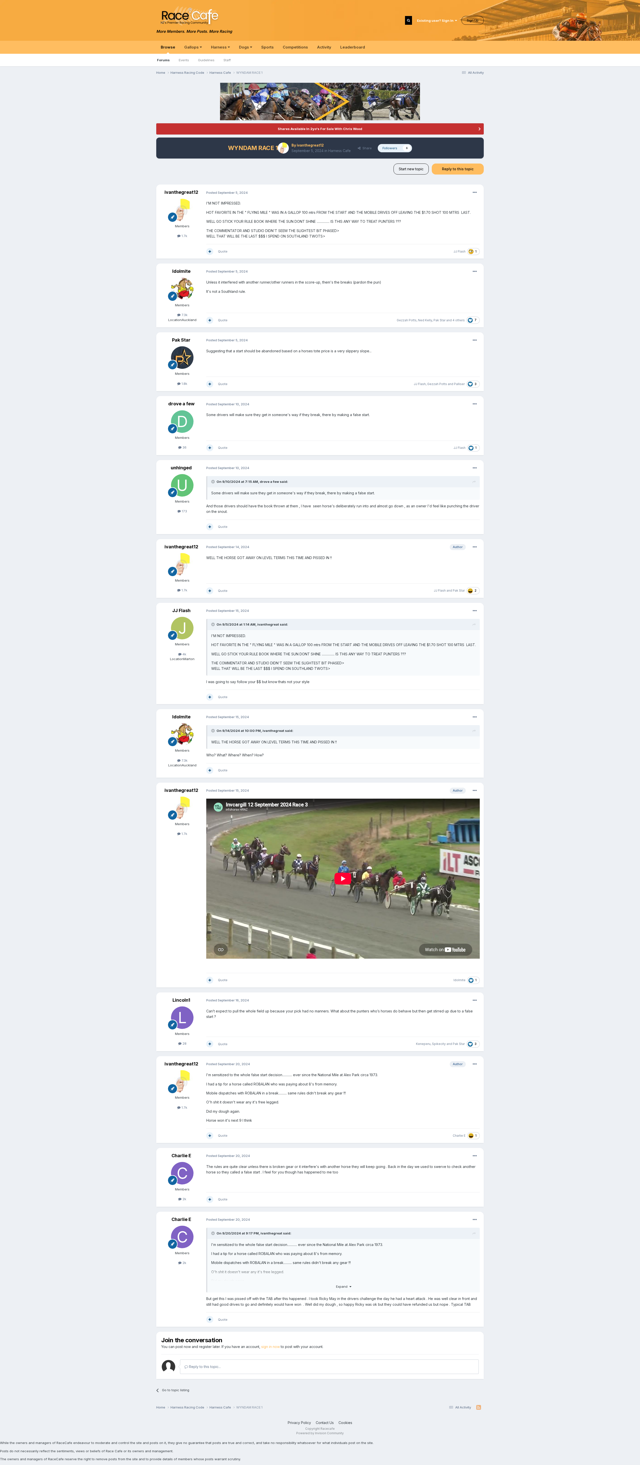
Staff (227, 60)
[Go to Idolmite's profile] (182, 289)
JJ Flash (460, 251)
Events (184, 60)
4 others (458, 320)
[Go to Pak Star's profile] (182, 357)
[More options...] (475, 193)
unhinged (181, 467)
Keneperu (423, 1044)
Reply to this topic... (204, 1366)
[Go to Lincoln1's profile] (182, 1017)
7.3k (184, 315)
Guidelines (206, 60)
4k (184, 654)
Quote (223, 251)
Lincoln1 (181, 1000)
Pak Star (440, 320)
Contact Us (325, 1422)
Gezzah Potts (406, 320)
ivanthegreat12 (310, 145)
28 (184, 1043)
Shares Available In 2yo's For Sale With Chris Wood (320, 129)
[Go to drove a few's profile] (182, 421)
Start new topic (411, 169)
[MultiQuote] (209, 251)
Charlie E (459, 1135)
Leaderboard (352, 47)
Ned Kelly (425, 320)
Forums (163, 60)
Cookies (345, 1422)
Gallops (192, 47)
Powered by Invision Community (320, 1433)
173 (184, 511)
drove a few (181, 403)
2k (184, 1199)
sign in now (270, 1346)
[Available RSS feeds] (479, 1407)
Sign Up (472, 20)
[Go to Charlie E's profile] (182, 1173)
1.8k (183, 384)
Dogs (244, 47)
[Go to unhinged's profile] (182, 485)
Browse (168, 47)
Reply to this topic (458, 169)
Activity (324, 47)
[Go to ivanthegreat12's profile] (283, 148)
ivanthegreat (268, 624)
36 (184, 447)
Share (366, 148)
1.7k (183, 236)
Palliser (459, 384)
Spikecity (439, 1044)
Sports (267, 47)
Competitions (295, 47)
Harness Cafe (339, 151)
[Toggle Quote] (213, 482)
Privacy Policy (299, 1422)
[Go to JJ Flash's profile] (182, 628)
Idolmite (181, 271)
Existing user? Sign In (436, 21)
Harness (219, 47)
